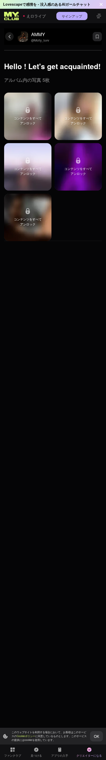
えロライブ (36, 16)
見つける (36, 755)
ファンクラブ (12, 755)
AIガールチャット (76, 4)
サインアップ (72, 16)
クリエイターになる (89, 755)
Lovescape (12, 4)
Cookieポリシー (26, 736)
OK (96, 736)
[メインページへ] (11, 16)
